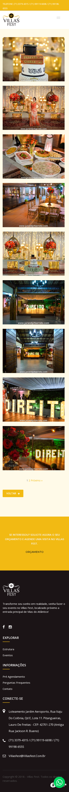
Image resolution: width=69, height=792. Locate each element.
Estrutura (8, 649)
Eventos (8, 655)
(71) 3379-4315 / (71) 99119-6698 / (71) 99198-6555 (34, 743)
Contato (7, 689)
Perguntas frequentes (16, 682)
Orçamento (35, 552)
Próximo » (36, 480)
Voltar (11, 493)
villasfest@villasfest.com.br (27, 756)
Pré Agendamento (14, 676)
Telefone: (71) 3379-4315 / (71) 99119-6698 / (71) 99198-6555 (31, 5)
